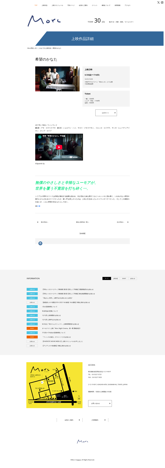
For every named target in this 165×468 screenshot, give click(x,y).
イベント (94, 5)
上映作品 (44, 5)
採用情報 (117, 5)
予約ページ (71, 5)
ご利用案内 (94, 420)
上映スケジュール (57, 5)
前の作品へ (44, 222)
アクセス (127, 5)
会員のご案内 (83, 5)
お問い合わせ (95, 403)
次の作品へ (120, 222)
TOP (36, 5)
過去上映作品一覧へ (82, 222)
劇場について (106, 5)
